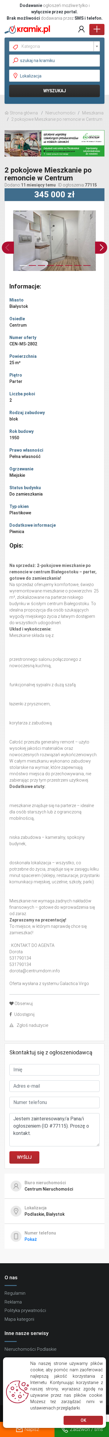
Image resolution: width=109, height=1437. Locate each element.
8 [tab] (86, 268)
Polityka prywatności (25, 1310)
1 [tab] (23, 268)
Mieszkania (93, 112)
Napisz (32, 1429)
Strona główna (23, 112)
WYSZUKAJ (54, 90)
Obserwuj (24, 1003)
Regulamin (15, 1293)
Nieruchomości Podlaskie (31, 1349)
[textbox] (56, 46)
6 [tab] (68, 268)
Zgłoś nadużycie (32, 1025)
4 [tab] (50, 268)
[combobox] (54, 46)
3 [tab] (41, 268)
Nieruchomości (60, 112)
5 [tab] (59, 268)
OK (83, 1420)
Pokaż (31, 1239)
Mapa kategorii (19, 1319)
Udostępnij (24, 1014)
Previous (8, 248)
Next (101, 248)
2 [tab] (32, 268)
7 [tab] (77, 268)
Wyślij (24, 1157)
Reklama (13, 1302)
